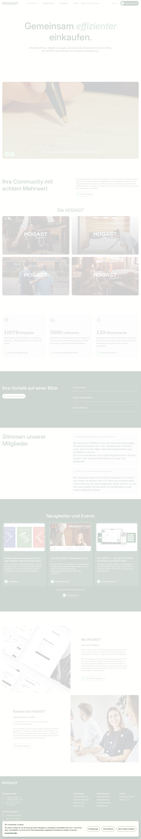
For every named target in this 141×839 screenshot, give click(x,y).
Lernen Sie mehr (11, 833)
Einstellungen (93, 829)
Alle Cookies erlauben (126, 829)
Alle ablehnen (108, 829)
